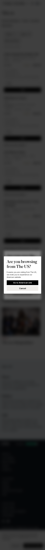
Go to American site (22, 282)
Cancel (22, 288)
